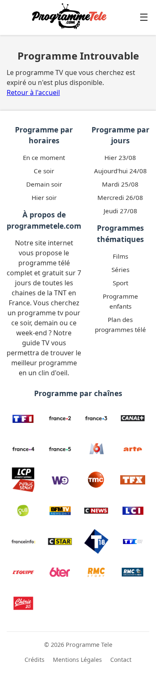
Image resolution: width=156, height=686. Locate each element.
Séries (120, 269)
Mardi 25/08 (120, 184)
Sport (120, 283)
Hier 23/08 (120, 157)
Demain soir (44, 184)
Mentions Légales (77, 660)
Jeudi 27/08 (120, 211)
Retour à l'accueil (33, 92)
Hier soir (44, 197)
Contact (120, 660)
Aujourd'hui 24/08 (120, 171)
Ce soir (44, 171)
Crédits (35, 660)
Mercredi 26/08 (120, 197)
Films (120, 256)
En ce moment (44, 157)
